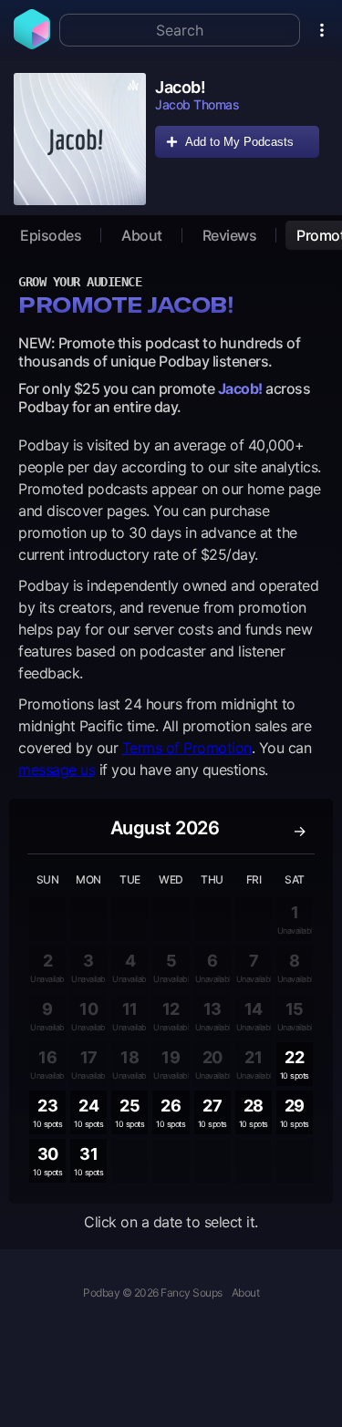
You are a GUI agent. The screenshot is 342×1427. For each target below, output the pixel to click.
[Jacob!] (80, 139)
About (141, 235)
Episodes (50, 235)
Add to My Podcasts (239, 142)
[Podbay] (32, 44)
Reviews (229, 235)
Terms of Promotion (187, 748)
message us (56, 769)
